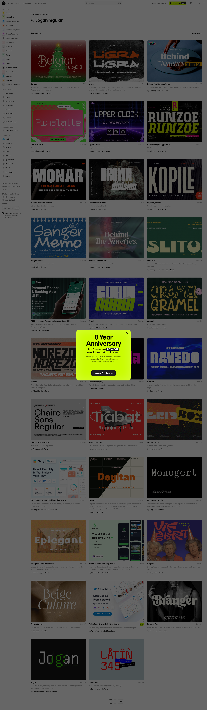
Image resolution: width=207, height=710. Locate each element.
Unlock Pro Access (103, 373)
